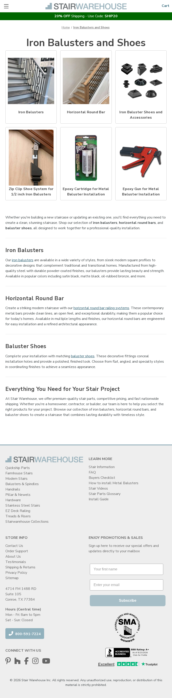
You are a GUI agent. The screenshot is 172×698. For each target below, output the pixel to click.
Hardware (13, 500)
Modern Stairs (16, 478)
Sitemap (12, 578)
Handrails (12, 489)
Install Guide (99, 499)
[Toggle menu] (6, 6)
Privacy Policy (16, 572)
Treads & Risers (18, 516)
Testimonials (15, 561)
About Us (13, 556)
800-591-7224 (27, 634)
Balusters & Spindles (22, 484)
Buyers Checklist (102, 477)
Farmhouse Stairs (19, 473)
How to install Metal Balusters (113, 483)
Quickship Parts (17, 467)
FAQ (92, 472)
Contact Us (14, 545)
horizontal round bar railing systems (101, 308)
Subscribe (127, 600)
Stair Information (102, 467)
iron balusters (22, 260)
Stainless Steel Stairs (22, 505)
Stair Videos (98, 488)
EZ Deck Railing (17, 510)
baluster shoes (83, 356)
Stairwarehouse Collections (27, 521)
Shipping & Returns (20, 567)
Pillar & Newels (17, 494)
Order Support (16, 551)
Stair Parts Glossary (104, 493)
